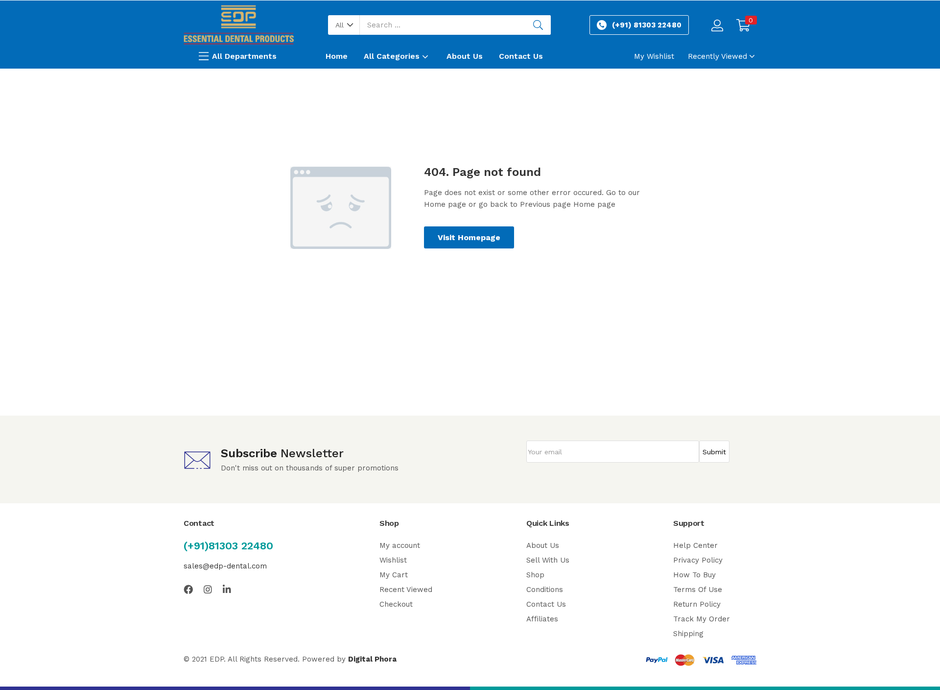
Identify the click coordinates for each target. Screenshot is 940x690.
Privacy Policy (698, 560)
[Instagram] (207, 589)
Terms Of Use (697, 589)
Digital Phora (372, 659)
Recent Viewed (405, 589)
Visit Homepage (469, 237)
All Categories (393, 56)
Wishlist (393, 560)
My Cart (393, 574)
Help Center (695, 545)
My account (399, 545)
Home (337, 56)
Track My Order (701, 619)
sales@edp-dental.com (225, 566)
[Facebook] (188, 589)
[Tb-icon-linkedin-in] (227, 589)
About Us (464, 56)
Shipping (688, 633)
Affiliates (542, 619)
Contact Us (521, 56)
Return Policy (697, 604)
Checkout (396, 604)
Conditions (544, 589)
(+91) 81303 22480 (647, 25)
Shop (535, 574)
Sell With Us (547, 560)
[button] (344, 25)
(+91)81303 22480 (228, 546)
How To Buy (694, 574)
